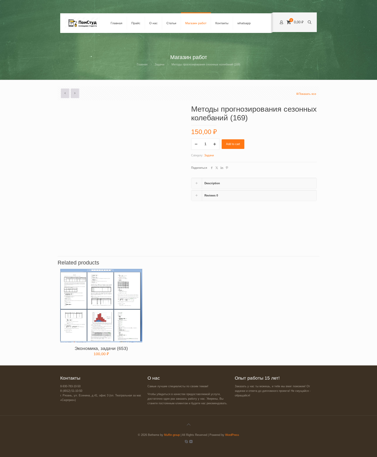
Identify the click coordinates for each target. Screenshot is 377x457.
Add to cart (233, 144)
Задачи (159, 64)
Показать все (307, 93)
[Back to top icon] (188, 424)
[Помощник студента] (82, 23)
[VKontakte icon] (190, 441)
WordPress (232, 435)
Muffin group (172, 435)
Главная (142, 64)
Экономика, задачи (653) (101, 348)
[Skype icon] (186, 441)
